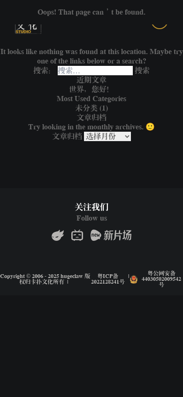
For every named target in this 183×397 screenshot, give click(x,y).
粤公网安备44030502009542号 (161, 279)
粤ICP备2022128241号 (108, 279)
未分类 (86, 108)
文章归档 (67, 136)
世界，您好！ (91, 89)
